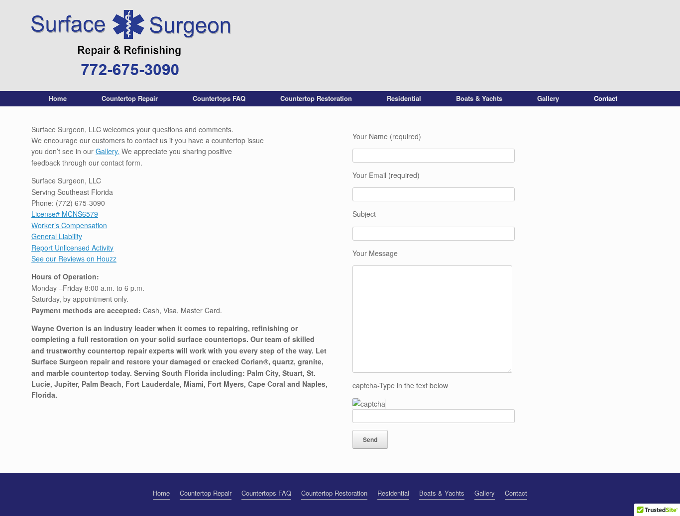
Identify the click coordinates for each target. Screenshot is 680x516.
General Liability (56, 236)
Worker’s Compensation (69, 225)
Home (58, 98)
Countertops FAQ (219, 98)
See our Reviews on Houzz (73, 258)
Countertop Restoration (316, 98)
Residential (404, 98)
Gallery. (107, 151)
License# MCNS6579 (64, 214)
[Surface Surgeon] (130, 45)
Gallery (548, 98)
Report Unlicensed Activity (72, 248)
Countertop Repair (130, 98)
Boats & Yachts (479, 98)
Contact (605, 98)
